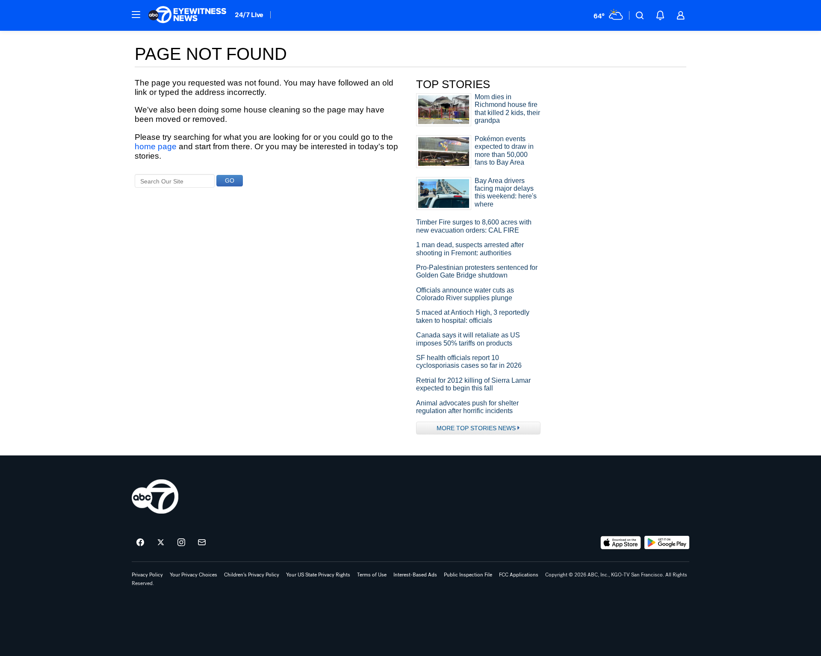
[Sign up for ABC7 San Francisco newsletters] (201, 542)
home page (156, 146)
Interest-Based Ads (415, 574)
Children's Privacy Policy (251, 574)
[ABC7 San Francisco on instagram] (181, 542)
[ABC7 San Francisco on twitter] (160, 542)
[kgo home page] (155, 496)
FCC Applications (518, 574)
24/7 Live (249, 14)
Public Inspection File (468, 574)
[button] (136, 14)
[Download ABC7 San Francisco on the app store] (620, 543)
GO (229, 180)
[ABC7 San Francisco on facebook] (140, 542)
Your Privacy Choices (193, 574)
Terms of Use (372, 574)
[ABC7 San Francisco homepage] (187, 15)
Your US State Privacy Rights (318, 574)
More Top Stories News (476, 428)
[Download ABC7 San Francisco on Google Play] (666, 543)
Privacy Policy (147, 574)
